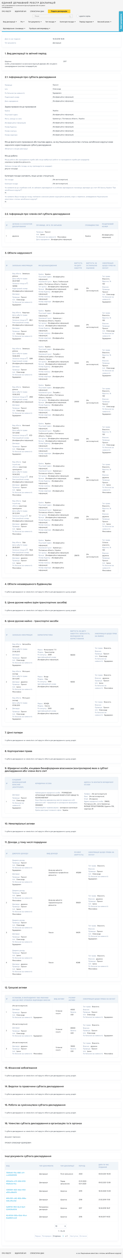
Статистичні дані (37, 11)
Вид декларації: (9, 22)
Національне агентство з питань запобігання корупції (101, 1253)
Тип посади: (50, 22)
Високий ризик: (104, 22)
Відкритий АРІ (20, 11)
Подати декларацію (59, 11)
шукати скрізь (84, 16)
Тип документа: (34, 22)
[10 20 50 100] (61, 1226)
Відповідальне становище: (13, 28)
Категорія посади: (67, 22)
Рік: (22, 22)
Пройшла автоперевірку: (39, 28)
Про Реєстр (6, 11)
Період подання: (85, 22)
